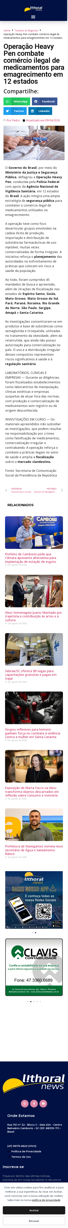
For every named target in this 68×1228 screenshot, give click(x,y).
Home (6, 30)
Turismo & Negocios (26, 30)
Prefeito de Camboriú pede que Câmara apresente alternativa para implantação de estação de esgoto (30, 558)
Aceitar (34, 1210)
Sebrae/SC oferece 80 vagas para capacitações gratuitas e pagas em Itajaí (31, 675)
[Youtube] (43, 1103)
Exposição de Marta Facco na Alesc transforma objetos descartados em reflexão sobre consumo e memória (32, 791)
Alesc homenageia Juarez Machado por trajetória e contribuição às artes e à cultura (33, 616)
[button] (33, 17)
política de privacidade (46, 1200)
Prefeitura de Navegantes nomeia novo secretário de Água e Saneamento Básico (34, 850)
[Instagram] (25, 1103)
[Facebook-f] (34, 1103)
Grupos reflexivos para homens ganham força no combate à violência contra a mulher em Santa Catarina (32, 733)
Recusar (34, 1221)
